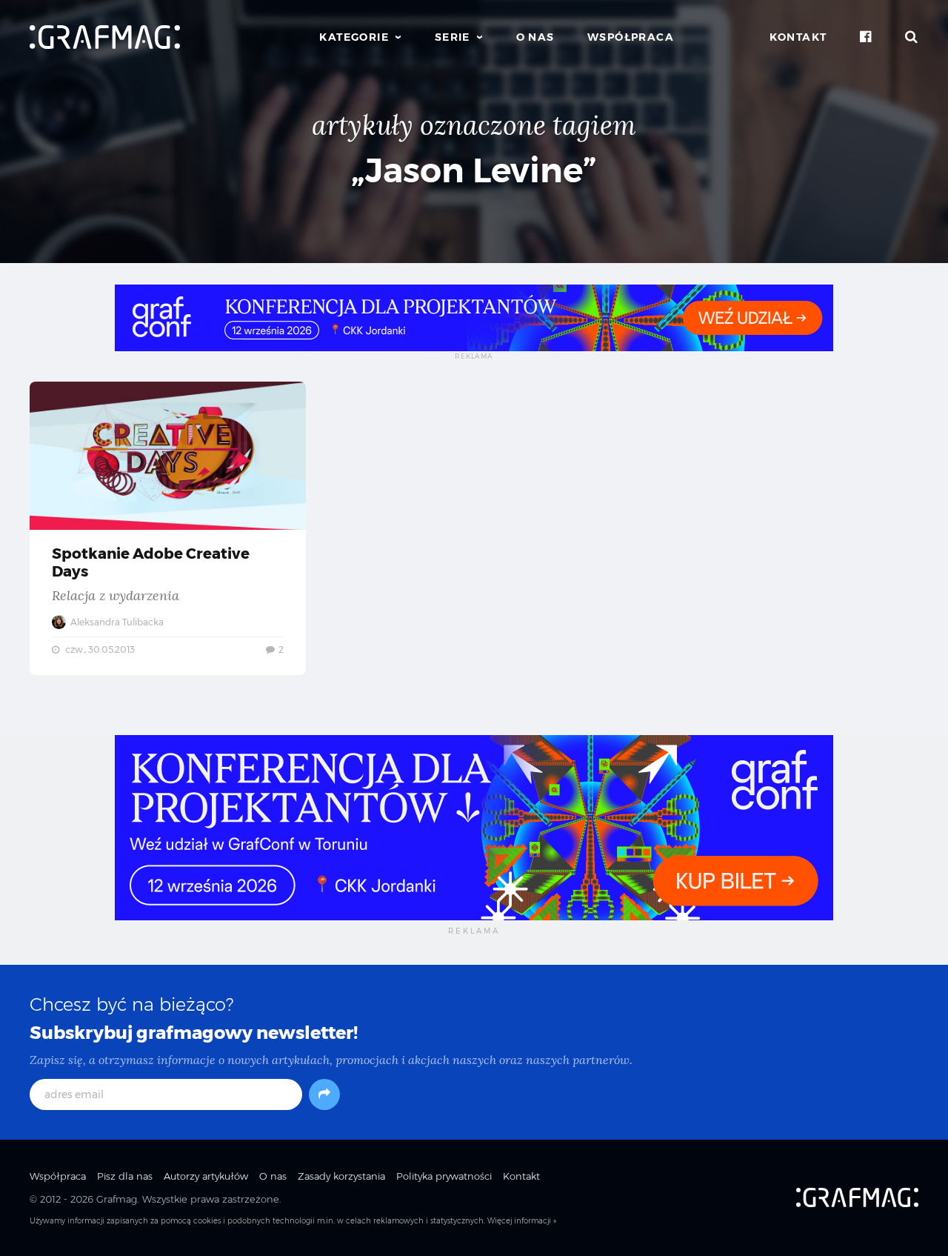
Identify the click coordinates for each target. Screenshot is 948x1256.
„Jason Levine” (474, 170)
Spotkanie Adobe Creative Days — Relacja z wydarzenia (168, 528)
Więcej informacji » (521, 1221)
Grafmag (116, 1199)
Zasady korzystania (341, 1176)
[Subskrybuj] (324, 1094)
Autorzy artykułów (206, 1176)
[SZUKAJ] (911, 37)
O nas (535, 37)
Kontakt (798, 37)
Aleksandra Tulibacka (116, 622)
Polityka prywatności (444, 1176)
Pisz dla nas (125, 1176)
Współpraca (630, 37)
